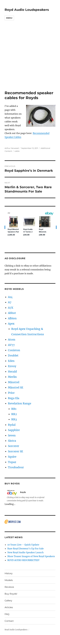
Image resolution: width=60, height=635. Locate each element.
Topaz (12, 462)
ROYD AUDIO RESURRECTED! (23, 560)
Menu (9, 18)
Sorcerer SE (15, 451)
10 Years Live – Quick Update (23, 544)
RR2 (14, 414)
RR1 (13, 408)
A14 (10, 297)
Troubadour (16, 467)
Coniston (14, 350)
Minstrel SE (15, 387)
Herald (12, 371)
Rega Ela (13, 398)
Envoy (12, 366)
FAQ (7, 614)
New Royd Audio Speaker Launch (25, 552)
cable (17, 151)
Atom (11, 339)
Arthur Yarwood (12, 148)
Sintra (12, 440)
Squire (12, 456)
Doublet (13, 355)
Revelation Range (19, 403)
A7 (9, 302)
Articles (9, 607)
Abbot (12, 313)
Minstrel (13, 382)
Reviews (9, 587)
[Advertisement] (30, 59)
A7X (10, 307)
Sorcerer (13, 446)
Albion (12, 318)
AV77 (11, 345)
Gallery (8, 600)
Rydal (11, 424)
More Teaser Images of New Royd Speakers (31, 556)
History (9, 573)
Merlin (12, 376)
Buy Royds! (11, 593)
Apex (11, 323)
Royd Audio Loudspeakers (27, 10)
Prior (11, 392)
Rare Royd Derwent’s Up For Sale (25, 548)
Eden (11, 361)
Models (9, 580)
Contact (9, 621)
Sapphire (14, 430)
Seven (12, 435)
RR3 (14, 419)
